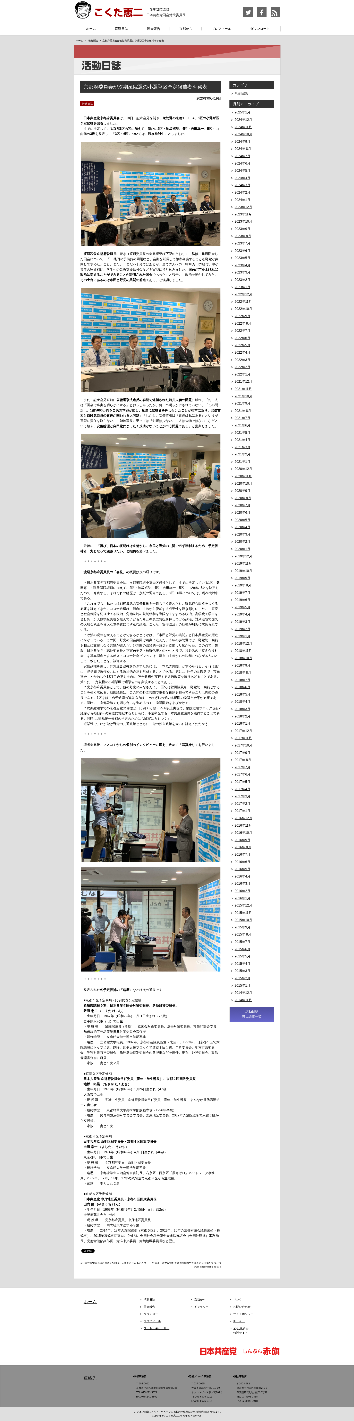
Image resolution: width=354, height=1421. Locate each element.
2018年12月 (243, 643)
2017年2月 (242, 803)
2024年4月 (242, 178)
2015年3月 (242, 971)
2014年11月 (243, 1000)
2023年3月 (242, 272)
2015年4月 (242, 963)
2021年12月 (243, 381)
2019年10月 (243, 571)
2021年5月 (242, 432)
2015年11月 (243, 912)
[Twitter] (248, 16)
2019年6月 (242, 600)
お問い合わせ (242, 1306)
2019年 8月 (243, 585)
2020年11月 (243, 476)
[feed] (275, 16)
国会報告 (153, 28)
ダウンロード (260, 28)
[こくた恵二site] (108, 17)
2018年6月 (242, 687)
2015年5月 (242, 956)
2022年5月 (242, 345)
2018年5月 (242, 694)
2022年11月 (243, 301)
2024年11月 (243, 127)
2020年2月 (242, 541)
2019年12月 (243, 556)
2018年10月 (243, 658)
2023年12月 (243, 207)
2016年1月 (242, 898)
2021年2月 (242, 454)
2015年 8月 (243, 934)
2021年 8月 (243, 410)
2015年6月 (242, 949)
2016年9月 (242, 840)
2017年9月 (242, 752)
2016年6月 (242, 862)
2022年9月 (242, 316)
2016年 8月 (243, 847)
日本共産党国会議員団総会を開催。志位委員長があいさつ (114, 1263)
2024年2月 (242, 192)
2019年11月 (243, 563)
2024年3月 (242, 185)
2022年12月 (243, 294)
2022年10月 (243, 308)
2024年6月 (242, 163)
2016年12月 (243, 818)
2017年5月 (242, 781)
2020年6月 (242, 512)
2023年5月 (242, 258)
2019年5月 (242, 607)
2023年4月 (242, 265)
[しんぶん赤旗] (261, 1354)
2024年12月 (243, 119)
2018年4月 (242, 701)
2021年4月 (242, 440)
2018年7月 (242, 680)
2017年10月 (243, 745)
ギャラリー (201, 1306)
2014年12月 (243, 992)
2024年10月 (243, 134)
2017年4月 (242, 789)
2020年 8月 (243, 498)
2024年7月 (242, 156)
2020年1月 (242, 549)
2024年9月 (242, 141)
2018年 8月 (243, 672)
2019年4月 (242, 614)
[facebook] (262, 16)
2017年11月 (243, 738)
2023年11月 (243, 214)
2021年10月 (243, 396)
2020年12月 (243, 469)
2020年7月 (242, 505)
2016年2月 (242, 891)
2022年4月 (242, 352)
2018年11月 (243, 650)
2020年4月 (242, 527)
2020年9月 (242, 490)
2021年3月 (242, 447)
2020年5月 (242, 520)
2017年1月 (242, 810)
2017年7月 (242, 767)
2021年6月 (242, 425)
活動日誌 (121, 28)
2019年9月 (242, 578)
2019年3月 (242, 621)
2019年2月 (242, 629)
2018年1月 (242, 723)
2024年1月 (242, 200)
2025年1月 (242, 112)
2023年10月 (243, 221)
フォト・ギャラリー (156, 1328)
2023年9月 (242, 229)
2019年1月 (242, 636)
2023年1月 (242, 287)
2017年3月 (242, 796)
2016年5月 (242, 869)
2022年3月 (242, 360)
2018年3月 (242, 709)
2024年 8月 (243, 148)
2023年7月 (242, 243)
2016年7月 (242, 854)
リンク (237, 1299)
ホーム (91, 28)
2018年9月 (242, 665)
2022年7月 (242, 330)
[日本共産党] (220, 1354)
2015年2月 (242, 978)
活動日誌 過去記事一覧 (252, 1014)
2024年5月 (242, 170)
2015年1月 (242, 985)
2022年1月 (242, 374)
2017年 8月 (243, 760)
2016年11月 (243, 825)
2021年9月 (242, 403)
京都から (185, 28)
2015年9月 (242, 927)
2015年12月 (243, 905)
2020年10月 (243, 483)
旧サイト (239, 1321)
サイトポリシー (243, 1314)
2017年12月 (243, 731)
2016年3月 (242, 883)
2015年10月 (243, 920)
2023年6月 (242, 250)
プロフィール (221, 28)
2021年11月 (243, 389)
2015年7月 (242, 942)
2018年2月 (242, 716)
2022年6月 (242, 338)
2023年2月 (242, 279)
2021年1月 (242, 461)
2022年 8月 (243, 323)
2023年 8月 (243, 236)
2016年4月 (242, 876)
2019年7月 (242, 592)
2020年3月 (242, 534)
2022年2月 (242, 367)
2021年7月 (242, 418)
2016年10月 (243, 832)
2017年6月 (242, 774)
